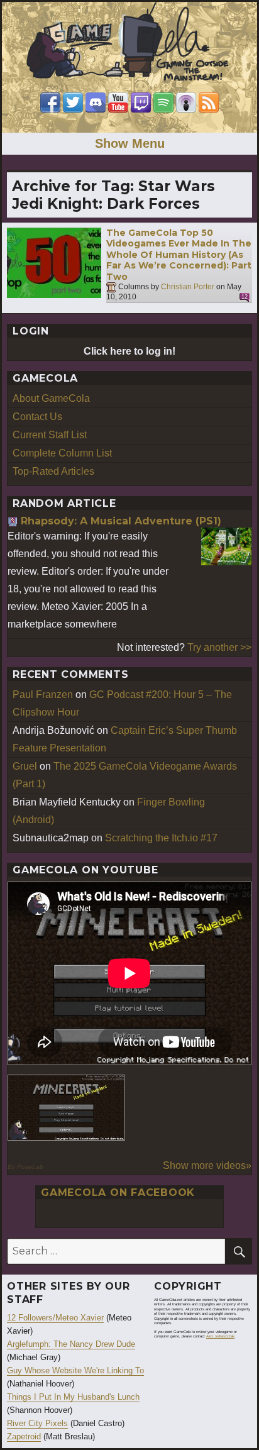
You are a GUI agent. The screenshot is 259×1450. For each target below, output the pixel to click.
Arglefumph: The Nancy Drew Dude (71, 1344)
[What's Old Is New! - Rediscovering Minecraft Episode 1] (66, 1108)
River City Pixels (37, 1423)
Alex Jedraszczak (220, 1336)
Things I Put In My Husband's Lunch (73, 1397)
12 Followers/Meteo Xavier (55, 1317)
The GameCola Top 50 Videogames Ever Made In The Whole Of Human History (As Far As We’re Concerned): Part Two (178, 254)
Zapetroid (24, 1436)
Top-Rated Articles (53, 471)
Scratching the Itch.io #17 (161, 838)
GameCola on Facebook (118, 1192)
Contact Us (37, 416)
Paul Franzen (43, 694)
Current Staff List (50, 434)
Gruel (25, 766)
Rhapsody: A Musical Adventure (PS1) (121, 521)
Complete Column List (62, 453)
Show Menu (130, 143)
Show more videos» (207, 1165)
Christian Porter (187, 287)
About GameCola (51, 398)
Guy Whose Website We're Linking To (75, 1370)
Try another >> (219, 647)
